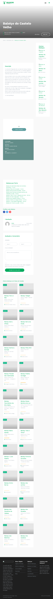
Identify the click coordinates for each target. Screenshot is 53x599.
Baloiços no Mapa (31, 566)
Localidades (30, 573)
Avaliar (45, 34)
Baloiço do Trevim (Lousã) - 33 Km (15, 203)
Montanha (7, 34)
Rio (10, 34)
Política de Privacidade (45, 595)
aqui (48, 573)
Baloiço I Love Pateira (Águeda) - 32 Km (16, 201)
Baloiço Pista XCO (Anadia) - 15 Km (15, 189)
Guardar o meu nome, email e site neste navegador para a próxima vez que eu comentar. (18, 265)
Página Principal (19, 563)
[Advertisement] (18, 52)
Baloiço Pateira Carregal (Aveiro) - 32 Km (16, 199)
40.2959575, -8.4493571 (11, 153)
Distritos (29, 571)
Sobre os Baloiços (19, 566)
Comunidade (18, 568)
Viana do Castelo (7, 32)
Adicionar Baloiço (31, 576)
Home (4, 40)
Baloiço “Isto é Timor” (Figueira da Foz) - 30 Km (18, 195)
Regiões (29, 568)
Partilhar (37, 34)
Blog (16, 573)
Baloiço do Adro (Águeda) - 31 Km (14, 196)
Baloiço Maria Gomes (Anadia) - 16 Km (15, 190)
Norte (24, 32)
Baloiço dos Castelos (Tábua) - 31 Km (15, 198)
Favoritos (17, 571)
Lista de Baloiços (31, 563)
